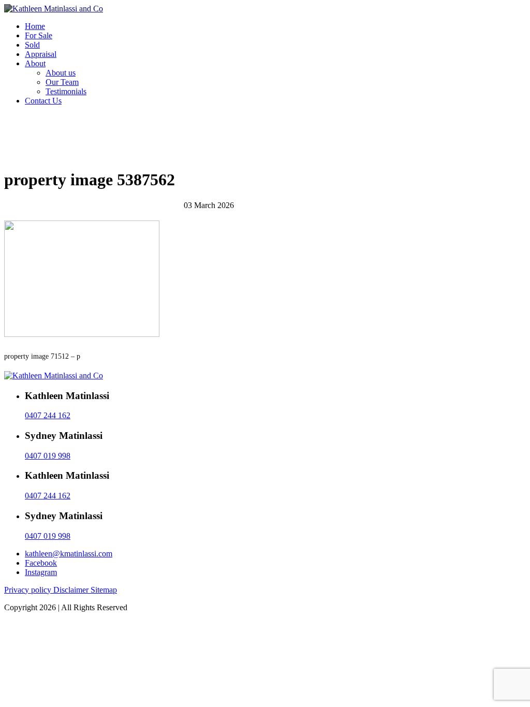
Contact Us (43, 100)
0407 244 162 (47, 415)
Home (35, 26)
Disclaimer (72, 589)
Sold (32, 44)
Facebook (41, 562)
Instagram (41, 572)
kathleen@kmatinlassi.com (68, 553)
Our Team (62, 82)
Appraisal (40, 54)
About (35, 63)
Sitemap (104, 589)
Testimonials (66, 91)
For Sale (38, 35)
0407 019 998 (47, 455)
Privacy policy (28, 589)
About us (61, 72)
